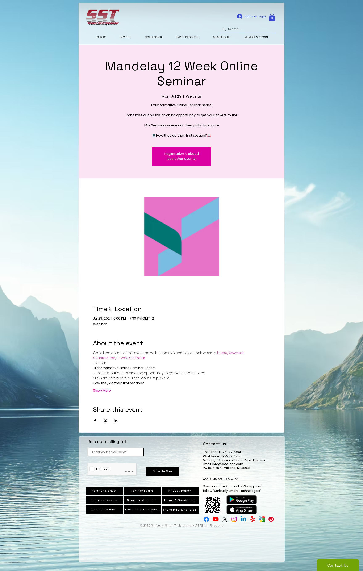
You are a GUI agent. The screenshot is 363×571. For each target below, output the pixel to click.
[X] (224, 519)
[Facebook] (206, 519)
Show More (102, 390)
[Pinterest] (271, 519)
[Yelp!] (252, 519)
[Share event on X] (105, 420)
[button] (272, 17)
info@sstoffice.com (227, 464)
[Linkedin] (243, 519)
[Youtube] (215, 519)
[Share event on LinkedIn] (116, 420)
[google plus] (261, 519)
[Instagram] (234, 519)
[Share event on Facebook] (95, 420)
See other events (181, 158)
